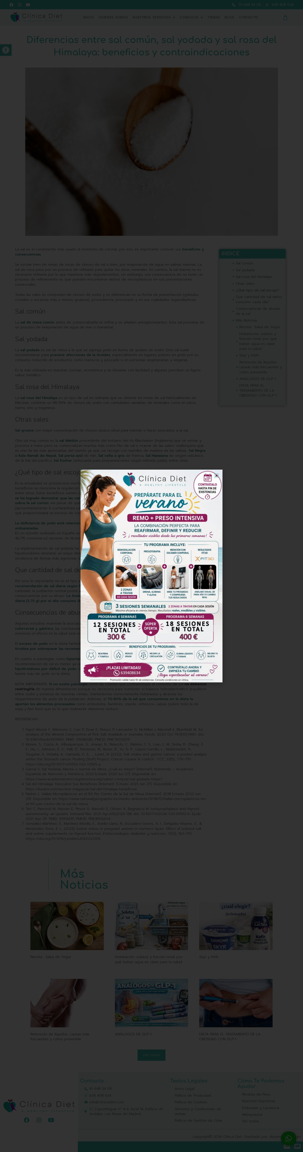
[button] (216, 475)
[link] (151, 576)
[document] (151, 576)
